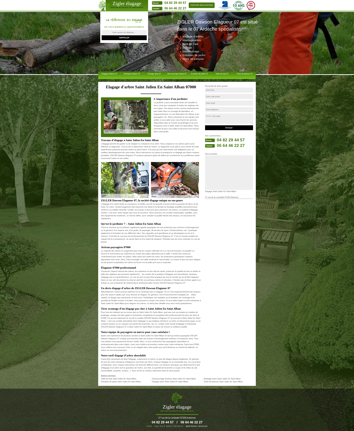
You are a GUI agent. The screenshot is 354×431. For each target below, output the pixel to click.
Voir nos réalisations (201, 5)
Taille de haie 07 (221, 74)
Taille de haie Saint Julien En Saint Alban (118, 379)
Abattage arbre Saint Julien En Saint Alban (222, 379)
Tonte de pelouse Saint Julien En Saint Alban (223, 381)
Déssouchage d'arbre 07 (177, 74)
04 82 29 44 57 (175, 3)
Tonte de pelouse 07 (244, 74)
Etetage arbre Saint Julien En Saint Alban (170, 381)
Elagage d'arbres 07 (109, 74)
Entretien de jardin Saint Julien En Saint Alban (121, 381)
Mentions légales (197, 426)
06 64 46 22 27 (175, 8)
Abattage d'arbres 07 (132, 74)
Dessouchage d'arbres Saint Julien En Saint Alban (174, 379)
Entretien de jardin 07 (199, 74)
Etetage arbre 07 (154, 74)
